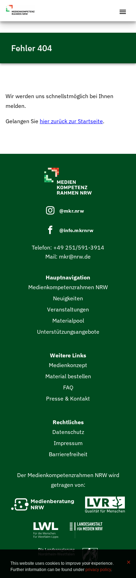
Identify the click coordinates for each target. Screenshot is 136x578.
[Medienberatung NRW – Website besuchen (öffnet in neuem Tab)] (42, 506)
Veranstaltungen (68, 309)
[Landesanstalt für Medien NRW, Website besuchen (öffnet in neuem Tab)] (86, 531)
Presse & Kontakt (68, 398)
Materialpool (68, 320)
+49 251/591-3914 (78, 247)
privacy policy (98, 569)
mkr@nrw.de (75, 256)
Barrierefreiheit (68, 454)
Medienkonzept (68, 365)
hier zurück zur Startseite (71, 121)
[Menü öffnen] (122, 10)
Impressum (68, 443)
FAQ (68, 387)
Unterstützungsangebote (68, 331)
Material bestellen (68, 376)
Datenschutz (68, 431)
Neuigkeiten (68, 298)
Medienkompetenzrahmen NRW (68, 287)
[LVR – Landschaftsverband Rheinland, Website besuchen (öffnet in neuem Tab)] (105, 506)
